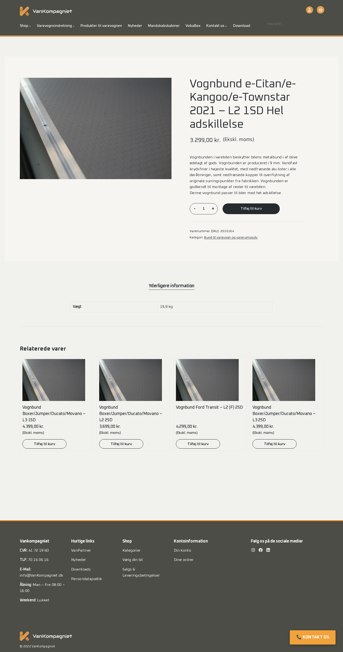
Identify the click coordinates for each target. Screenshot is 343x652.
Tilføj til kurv (251, 208)
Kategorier (131, 550)
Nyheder (78, 560)
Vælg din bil (132, 560)
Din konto (182, 550)
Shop (24, 26)
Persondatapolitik (86, 579)
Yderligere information (171, 285)
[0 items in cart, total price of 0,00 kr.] (320, 10)
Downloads (81, 569)
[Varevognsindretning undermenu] (73, 26)
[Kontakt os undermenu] (226, 26)
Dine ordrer (184, 560)
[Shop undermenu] (30, 26)
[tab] (171, 286)
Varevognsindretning (54, 26)
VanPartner (81, 550)
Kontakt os (215, 26)
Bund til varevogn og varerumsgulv (231, 237)
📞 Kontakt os (312, 637)
